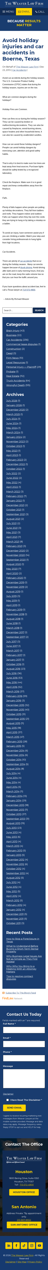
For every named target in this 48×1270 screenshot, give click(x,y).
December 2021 (15, 505)
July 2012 (11, 882)
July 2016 (11, 673)
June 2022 (12, 478)
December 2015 (15, 705)
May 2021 (11, 532)
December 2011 (15, 914)
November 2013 (15, 809)
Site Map (22, 1262)
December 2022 (15, 464)
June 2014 (12, 778)
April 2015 (11, 732)
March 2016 (12, 691)
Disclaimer (8, 1094)
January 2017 (13, 659)
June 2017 (12, 646)
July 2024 (11, 419)
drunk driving (26, 267)
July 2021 (11, 523)
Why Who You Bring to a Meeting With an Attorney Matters (21, 969)
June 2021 (12, 528)
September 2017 (15, 637)
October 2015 (13, 714)
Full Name (9, 1024)
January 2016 (13, 700)
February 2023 (14, 460)
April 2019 (11, 605)
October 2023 (14, 446)
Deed (9, 353)
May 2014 (11, 782)
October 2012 (13, 868)
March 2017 (12, 650)
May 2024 (12, 428)
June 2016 (12, 678)
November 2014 (15, 755)
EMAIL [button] (26, 11)
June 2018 (12, 623)
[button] (8, 11)
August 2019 (13, 591)
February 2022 (14, 496)
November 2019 (15, 587)
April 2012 (11, 896)
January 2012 (13, 909)
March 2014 (12, 791)
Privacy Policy (35, 1262)
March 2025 (13, 414)
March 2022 (13, 491)
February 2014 (14, 796)
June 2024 (12, 423)
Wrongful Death (15, 385)
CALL (41, 11)
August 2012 (13, 878)
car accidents (26, 261)
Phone (7, 1052)
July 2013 (11, 828)
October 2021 (13, 509)
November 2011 (15, 919)
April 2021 (11, 537)
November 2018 (15, 614)
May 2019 (11, 600)
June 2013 (12, 832)
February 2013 (14, 850)
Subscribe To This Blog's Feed (21, 993)
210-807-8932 (24, 1220)
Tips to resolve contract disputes (19, 978)
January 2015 (13, 746)
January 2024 (14, 437)
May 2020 (12, 569)
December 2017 (15, 632)
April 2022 (12, 487)
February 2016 (14, 696)
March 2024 (13, 432)
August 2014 (13, 769)
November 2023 (15, 441)
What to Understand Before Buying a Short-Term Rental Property (22, 949)
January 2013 (13, 855)
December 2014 (15, 750)
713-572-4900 (28, 290)
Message (8, 1066)
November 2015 (15, 709)
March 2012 (12, 900)
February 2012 (14, 905)
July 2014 (11, 773)
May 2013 (11, 837)
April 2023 (12, 455)
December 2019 (15, 582)
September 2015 (15, 719)
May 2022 (12, 482)
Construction (13, 349)
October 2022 (14, 469)
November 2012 (15, 864)
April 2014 (12, 787)
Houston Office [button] (24, 1192)
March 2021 (12, 541)
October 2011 (13, 923)
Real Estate (12, 376)
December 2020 (15, 550)
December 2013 (15, 805)
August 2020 (13, 564)
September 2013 (15, 819)
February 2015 (14, 741)
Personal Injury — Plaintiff (21, 367)
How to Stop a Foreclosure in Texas (22, 940)
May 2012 (11, 891)
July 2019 (11, 596)
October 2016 (13, 664)
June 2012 (12, 887)
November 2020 (15, 555)
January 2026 (14, 405)
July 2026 (11, 400)
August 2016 (13, 669)
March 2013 (12, 846)
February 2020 (14, 578)
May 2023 (12, 451)
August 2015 (13, 723)
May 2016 (11, 682)
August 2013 (13, 823)
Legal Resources (15, 362)
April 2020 (12, 573)
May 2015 (11, 728)
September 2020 (16, 560)
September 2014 (15, 764)
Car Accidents (19, 70)
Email (7, 1038)
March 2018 (12, 628)
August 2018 (13, 619)
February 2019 (14, 609)
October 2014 (14, 759)
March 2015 (12, 737)
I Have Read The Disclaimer (26, 1100)
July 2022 (11, 473)
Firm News (12, 358)
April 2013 (11, 841)
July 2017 (11, 641)
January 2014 (13, 800)
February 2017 (14, 655)
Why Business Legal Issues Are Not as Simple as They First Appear (24, 959)
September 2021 (15, 514)
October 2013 (13, 814)
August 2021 (13, 519)
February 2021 (14, 546)
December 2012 (15, 859)
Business (11, 335)
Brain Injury (12, 330)
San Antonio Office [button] (24, 1224)
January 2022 (14, 500)
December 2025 (15, 410)
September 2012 (15, 873)
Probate (10, 371)
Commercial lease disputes (22, 344)
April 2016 (11, 687)
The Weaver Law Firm (27, 67)
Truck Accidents (15, 380)
